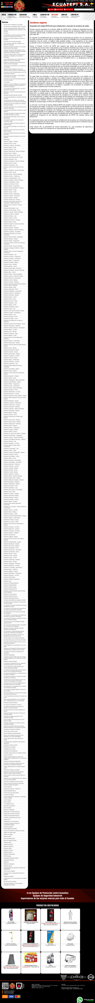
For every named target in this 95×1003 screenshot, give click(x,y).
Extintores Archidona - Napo (11, 333)
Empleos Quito (7, 836)
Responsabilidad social (10, 790)
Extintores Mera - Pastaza (10, 153)
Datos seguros (7, 802)
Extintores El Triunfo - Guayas (11, 519)
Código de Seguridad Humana (11, 815)
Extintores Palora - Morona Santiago (13, 274)
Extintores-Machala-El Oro (10, 589)
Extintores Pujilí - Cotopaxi (10, 425)
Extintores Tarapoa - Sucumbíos (12, 195)
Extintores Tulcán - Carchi (10, 557)
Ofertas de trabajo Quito (10, 832)
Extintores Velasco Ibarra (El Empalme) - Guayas (14, 524)
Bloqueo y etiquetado (9, 809)
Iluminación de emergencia (10, 751)
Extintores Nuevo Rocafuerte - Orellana (13, 188)
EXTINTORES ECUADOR (10, 828)
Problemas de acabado (9, 747)
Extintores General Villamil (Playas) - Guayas (15, 515)
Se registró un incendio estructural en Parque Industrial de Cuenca (15, 606)
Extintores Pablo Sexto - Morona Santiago (14, 151)
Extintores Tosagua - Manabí (11, 429)
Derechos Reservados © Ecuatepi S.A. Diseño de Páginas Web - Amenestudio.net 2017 (72, 988)
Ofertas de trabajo (8, 834)
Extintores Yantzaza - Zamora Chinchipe (14, 408)
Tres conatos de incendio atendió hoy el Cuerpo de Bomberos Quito (14, 667)
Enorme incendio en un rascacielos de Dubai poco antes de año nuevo (15, 693)
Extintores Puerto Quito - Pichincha (12, 268)
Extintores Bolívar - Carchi (10, 266)
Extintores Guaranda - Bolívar (11, 495)
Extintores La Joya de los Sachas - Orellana (15, 433)
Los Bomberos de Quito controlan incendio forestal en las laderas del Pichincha (14, 35)
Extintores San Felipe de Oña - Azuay (13, 157)
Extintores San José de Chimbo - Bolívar (14, 310)
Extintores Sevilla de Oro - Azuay (12, 155)
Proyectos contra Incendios (10, 702)
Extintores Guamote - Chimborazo (12, 258)
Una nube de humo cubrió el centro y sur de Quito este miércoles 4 (15, 642)
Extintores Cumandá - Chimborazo (12, 402)
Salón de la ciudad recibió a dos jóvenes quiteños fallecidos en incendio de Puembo (15, 726)
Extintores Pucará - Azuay (10, 163)
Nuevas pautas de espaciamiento (12, 733)
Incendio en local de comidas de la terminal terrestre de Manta (15, 104)
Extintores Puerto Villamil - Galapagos (13, 237)
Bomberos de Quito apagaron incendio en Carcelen (14, 39)
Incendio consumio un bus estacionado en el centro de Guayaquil (15, 107)
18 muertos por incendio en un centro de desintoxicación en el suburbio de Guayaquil (15, 101)
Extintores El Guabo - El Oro (11, 485)
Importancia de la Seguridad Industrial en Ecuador (14, 873)
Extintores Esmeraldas (9, 577)
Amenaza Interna (8, 755)
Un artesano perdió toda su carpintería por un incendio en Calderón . (15, 674)
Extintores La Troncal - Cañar (11, 521)
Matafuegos (7, 139)
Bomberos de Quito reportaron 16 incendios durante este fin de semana (15, 47)
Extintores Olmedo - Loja (10, 149)
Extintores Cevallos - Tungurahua (12, 256)
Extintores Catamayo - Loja (10, 487)
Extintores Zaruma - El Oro (10, 414)
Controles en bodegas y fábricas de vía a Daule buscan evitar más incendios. (14, 764)
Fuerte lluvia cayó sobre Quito (11, 792)
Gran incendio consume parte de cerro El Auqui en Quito (14, 720)
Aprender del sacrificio (9, 805)
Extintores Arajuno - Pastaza (11, 197)
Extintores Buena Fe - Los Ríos (11, 529)
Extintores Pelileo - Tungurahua (12, 427)
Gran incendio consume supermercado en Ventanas (14, 775)
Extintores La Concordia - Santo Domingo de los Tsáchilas (15, 507)
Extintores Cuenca (8, 850)
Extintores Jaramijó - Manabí (11, 468)
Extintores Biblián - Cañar (10, 335)
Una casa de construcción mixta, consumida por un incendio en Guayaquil (15, 625)
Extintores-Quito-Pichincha (10, 596)
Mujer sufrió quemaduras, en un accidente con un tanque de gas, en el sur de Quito (14, 700)
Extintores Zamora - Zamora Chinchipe (13, 437)
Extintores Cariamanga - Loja (11, 448)
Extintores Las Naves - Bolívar (11, 214)
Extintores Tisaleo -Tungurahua (12, 193)
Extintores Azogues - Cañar (10, 514)
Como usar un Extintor (9, 871)
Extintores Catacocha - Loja (11, 363)
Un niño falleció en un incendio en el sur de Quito (15, 645)
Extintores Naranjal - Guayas (11, 497)
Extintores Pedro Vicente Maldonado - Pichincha (13, 338)
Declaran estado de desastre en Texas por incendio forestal (14, 713)
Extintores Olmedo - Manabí (11, 239)
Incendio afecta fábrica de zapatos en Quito (15, 600)
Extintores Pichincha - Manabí (11, 295)
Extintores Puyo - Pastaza (10, 512)
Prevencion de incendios (10, 881)
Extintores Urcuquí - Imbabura (11, 282)
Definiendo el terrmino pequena (12, 813)
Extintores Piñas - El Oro (10, 458)
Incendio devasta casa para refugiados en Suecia (14, 710)
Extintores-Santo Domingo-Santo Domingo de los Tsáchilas (14, 591)
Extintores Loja (7, 581)
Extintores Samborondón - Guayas (12, 542)
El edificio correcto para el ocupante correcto (15, 753)
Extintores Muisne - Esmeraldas (12, 340)
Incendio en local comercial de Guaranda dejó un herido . (14, 130)
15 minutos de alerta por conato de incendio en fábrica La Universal (15, 677)
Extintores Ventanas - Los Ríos (11, 527)
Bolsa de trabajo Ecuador (10, 840)
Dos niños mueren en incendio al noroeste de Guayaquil (14, 612)
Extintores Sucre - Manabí (10, 264)
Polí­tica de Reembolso (9, 993)
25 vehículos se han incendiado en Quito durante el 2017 (14, 622)
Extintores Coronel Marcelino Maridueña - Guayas (14, 373)
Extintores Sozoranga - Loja (11, 165)
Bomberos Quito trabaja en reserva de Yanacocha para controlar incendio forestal (14, 69)
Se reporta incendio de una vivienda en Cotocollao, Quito (14, 120)
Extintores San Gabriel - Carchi (11, 456)
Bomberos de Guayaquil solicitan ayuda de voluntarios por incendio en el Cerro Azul (14, 649)
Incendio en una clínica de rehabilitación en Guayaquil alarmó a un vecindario (15, 683)
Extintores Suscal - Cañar (10, 192)
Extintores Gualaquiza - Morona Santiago (14, 380)
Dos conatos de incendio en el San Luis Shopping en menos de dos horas (14, 635)
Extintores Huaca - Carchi (10, 297)
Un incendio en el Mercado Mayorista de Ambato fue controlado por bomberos (14, 632)
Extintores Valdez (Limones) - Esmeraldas (14, 327)
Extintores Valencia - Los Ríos (11, 466)
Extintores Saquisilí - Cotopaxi (11, 376)
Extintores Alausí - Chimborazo (11, 359)
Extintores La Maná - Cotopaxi (11, 493)
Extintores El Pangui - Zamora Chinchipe (14, 270)
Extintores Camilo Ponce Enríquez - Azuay (14, 323)
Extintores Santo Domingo (10, 661)
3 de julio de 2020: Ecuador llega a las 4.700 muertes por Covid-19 (15, 73)
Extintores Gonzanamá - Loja (11, 208)
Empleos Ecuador (8, 844)
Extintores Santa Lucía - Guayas (12, 404)
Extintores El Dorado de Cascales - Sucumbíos (12, 234)
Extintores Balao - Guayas (10, 412)
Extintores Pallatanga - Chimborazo (13, 291)
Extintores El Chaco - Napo (10, 301)
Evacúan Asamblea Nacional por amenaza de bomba (14, 133)
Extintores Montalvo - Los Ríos (11, 443)
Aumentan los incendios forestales (12, 41)
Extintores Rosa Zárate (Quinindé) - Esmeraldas (13, 504)
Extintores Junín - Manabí (10, 331)
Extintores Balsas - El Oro (10, 305)
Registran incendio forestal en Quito (13, 95)
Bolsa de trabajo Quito (9, 838)
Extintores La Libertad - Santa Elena (13, 567)
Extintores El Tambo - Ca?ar (11, 318)
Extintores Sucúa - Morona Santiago (13, 387)
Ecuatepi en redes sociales (10, 745)
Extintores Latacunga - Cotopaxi (12, 559)
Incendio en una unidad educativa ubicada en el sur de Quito (14, 79)
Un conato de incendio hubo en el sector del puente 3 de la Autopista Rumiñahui (15, 670)
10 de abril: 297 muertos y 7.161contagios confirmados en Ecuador (14, 76)
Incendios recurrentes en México (12, 729)
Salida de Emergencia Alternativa (12, 761)
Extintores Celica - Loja (9, 308)
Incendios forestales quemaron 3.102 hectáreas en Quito (13, 717)
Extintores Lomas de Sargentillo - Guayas (14, 452)
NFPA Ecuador (7, 856)
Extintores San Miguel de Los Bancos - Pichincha (13, 321)
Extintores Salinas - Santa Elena (12, 517)
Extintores (6, 862)
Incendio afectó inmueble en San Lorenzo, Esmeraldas (14, 117)
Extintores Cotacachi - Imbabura (12, 406)
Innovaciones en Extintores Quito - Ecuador (15, 26)
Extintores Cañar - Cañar (10, 450)
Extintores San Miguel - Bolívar (11, 369)
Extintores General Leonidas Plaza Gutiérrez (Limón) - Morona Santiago (15, 284)
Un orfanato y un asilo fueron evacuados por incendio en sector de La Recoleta (15, 615)
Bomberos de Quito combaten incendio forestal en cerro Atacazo (13, 629)
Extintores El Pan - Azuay (10, 143)
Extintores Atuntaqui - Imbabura (11, 482)
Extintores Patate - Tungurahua (11, 240)
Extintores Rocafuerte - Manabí (11, 410)
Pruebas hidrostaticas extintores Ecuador (14, 830)
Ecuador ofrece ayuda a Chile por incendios (15, 640)
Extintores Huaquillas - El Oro (11, 547)
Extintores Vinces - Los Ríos (11, 510)
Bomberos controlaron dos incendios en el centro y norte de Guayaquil (14, 63)
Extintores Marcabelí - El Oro (11, 289)
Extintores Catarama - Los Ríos (11, 355)
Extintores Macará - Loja (10, 441)
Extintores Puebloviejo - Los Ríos (12, 391)
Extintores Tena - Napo (9, 491)
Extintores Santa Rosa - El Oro (11, 551)
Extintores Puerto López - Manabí (12, 421)
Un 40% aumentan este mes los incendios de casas (15, 696)
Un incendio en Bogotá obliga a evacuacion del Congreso (15, 690)
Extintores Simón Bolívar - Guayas (12, 382)
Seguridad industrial (9, 860)
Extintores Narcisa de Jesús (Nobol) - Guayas (15, 395)
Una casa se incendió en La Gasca (12, 704)
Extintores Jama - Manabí (10, 348)
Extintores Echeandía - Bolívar (11, 350)
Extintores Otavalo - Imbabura (11, 532)
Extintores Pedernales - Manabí (12, 483)
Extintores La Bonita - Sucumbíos (12, 145)
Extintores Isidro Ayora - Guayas (12, 342)
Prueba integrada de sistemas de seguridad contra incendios (15, 797)
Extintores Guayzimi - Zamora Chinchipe (14, 224)
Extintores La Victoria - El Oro (11, 184)
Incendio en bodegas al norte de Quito (13, 781)
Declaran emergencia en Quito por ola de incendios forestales (14, 723)
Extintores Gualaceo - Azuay (11, 454)
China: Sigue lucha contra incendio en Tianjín (13, 739)
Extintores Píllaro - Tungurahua (11, 384)
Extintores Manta (8, 852)
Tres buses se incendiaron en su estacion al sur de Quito (15, 66)
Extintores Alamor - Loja (10, 314)
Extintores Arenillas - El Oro (10, 470)
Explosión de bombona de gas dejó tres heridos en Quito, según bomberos (14, 772)
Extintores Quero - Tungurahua (11, 260)
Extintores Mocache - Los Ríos (11, 393)
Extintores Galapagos (9, 655)
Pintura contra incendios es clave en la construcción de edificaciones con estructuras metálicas (15, 758)
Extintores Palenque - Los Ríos (11, 361)
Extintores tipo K (8, 866)
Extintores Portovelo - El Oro (11, 389)
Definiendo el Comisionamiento (12, 811)
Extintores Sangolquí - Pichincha (12, 563)
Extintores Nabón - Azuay (10, 190)
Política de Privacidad (9, 992)
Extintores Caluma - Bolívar (10, 357)
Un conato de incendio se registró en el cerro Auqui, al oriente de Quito (15, 619)
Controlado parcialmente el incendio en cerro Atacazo (15, 111)
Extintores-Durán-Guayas (10, 587)
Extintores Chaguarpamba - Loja (12, 178)
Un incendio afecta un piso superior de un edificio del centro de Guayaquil (14, 60)
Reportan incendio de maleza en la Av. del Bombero (14, 137)
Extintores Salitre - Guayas (10, 431)
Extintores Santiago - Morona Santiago (13, 180)
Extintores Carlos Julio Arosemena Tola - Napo (14, 167)
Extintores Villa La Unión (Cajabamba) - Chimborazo (14, 252)
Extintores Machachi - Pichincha (12, 464)
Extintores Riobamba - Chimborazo (12, 573)
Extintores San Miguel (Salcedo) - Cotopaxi (14, 439)
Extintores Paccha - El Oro (10, 218)
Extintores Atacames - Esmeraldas (12, 460)
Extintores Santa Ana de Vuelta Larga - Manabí (13, 417)
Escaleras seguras (8, 826)
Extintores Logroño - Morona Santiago (13, 212)
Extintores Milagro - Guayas (11, 571)
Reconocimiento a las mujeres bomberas (14, 638)
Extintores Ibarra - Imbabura (11, 569)
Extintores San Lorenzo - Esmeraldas (13, 489)
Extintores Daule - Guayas (10, 561)
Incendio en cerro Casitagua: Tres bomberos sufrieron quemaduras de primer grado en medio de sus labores (15, 85)
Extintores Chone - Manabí (10, 555)
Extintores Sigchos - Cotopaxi (11, 227)
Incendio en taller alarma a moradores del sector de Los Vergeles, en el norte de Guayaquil (14, 56)
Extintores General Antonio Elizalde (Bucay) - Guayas (15, 345)
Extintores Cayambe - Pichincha (12, 530)
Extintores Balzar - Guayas (10, 501)
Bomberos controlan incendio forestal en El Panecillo (14, 92)
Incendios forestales (9, 794)
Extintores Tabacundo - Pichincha (12, 423)
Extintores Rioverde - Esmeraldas (12, 278)
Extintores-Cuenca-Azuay (10, 594)
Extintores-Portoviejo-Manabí (11, 583)
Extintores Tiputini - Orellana (11, 141)
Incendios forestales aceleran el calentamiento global (12, 824)
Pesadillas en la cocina (9, 749)
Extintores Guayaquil (9, 864)
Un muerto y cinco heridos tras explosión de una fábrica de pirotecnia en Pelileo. (15, 609)
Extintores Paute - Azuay (10, 378)
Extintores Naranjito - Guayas (11, 499)
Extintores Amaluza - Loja (10, 216)
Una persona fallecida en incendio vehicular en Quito (15, 97)
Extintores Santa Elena (9, 534)
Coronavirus (7, 82)
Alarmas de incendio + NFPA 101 (12, 789)
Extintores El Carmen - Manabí (11, 546)
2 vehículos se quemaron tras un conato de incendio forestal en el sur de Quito (14, 664)
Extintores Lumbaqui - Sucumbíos (12, 231)
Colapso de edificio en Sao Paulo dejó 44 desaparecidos (14, 124)
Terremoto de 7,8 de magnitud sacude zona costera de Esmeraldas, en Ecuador (15, 680)
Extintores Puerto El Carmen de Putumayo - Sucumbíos (15, 243)
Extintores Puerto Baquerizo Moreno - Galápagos (13, 366)
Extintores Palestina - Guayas (11, 401)
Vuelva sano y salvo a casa (10, 731)
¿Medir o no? (7, 819)
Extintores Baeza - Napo (10, 222)
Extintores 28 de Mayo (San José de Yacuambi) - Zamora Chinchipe (13, 202)
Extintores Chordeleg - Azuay (11, 306)
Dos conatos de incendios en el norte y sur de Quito (14, 127)
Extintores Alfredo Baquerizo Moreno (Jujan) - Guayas (15, 398)
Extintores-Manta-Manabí (10, 585)
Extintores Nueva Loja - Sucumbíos (12, 549)
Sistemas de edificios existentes (12, 770)
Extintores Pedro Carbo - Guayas (12, 478)
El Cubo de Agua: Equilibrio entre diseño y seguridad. (14, 742)
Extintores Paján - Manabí (10, 370)
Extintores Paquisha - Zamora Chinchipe (14, 170)
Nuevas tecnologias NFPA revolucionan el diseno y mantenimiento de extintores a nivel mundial (15, 30)
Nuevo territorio (8, 807)
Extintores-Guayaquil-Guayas (11, 598)
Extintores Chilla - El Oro (10, 172)
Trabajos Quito (7, 842)
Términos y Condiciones (9, 990)
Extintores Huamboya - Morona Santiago (14, 161)
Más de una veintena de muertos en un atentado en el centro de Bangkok (13, 736)
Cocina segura (7, 800)
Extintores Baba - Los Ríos (10, 329)
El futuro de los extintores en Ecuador (13, 24)
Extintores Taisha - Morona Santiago (13, 174)
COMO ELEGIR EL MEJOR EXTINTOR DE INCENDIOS (14, 868)
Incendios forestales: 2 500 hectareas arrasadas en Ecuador (13, 884)
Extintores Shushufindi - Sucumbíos (13, 462)
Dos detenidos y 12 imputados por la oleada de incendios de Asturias (15, 687)
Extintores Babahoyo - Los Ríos (12, 565)
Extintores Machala (8, 846)
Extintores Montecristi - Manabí (11, 544)
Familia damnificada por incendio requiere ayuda (14, 767)
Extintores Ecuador (8, 876)
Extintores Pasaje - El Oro (10, 553)
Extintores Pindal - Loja (9, 225)
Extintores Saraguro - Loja (10, 303)
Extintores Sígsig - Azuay (10, 287)
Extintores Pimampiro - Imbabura (12, 325)
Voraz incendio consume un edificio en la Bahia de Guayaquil (14, 44)
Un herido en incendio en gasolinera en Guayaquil (14, 652)
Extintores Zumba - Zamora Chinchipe (13, 276)
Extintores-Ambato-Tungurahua (12, 579)
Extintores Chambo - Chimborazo (12, 312)
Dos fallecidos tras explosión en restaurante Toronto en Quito (15, 602)
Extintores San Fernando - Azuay (12, 210)
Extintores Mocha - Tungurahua (12, 186)
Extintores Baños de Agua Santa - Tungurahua (12, 446)
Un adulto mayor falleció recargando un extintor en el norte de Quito (14, 707)
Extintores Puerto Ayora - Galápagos (13, 435)
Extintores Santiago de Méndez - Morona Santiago (14, 248)
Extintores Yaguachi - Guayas (11, 474)
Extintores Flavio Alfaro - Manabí (12, 353)
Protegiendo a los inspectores (11, 821)
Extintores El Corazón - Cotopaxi (12, 220)
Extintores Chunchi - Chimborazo (12, 293)
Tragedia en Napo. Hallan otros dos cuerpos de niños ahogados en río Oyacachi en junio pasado (15, 658)
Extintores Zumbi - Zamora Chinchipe (13, 246)
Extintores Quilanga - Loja (10, 159)
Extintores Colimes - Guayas (11, 352)
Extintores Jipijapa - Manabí (11, 536)
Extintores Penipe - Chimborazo (12, 176)
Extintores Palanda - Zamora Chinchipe (14, 229)
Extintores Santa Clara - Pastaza (12, 199)
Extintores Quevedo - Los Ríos (11, 575)
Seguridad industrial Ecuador (11, 858)
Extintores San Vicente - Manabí (12, 419)
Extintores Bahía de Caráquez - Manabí (14, 480)
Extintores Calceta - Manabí (11, 472)
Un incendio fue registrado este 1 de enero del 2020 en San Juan (14, 89)
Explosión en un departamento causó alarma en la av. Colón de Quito (15, 779)
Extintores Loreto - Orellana (11, 280)
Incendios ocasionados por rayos (12, 817)
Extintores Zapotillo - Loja (10, 254)
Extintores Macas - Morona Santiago (13, 476)
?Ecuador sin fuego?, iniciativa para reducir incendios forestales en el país (15, 114)
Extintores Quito (8, 848)
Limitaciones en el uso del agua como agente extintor (15, 879)
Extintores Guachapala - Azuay (11, 182)
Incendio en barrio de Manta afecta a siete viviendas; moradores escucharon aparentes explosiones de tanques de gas (15, 51)
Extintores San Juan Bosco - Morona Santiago (13, 205)
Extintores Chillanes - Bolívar (11, 262)
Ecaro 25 (6, 33)
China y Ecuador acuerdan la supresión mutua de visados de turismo (14, 784)
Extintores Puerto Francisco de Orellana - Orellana (14, 539)
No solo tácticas (8, 787)
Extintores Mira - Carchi (9, 272)
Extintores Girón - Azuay (10, 299)
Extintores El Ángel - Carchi (11, 316)
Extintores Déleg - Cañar (10, 147)
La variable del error (9, 804)
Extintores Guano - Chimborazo (12, 385)
